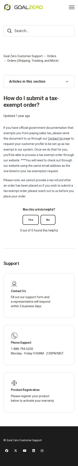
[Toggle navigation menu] (71, 7)
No (48, 219)
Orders (51, 56)
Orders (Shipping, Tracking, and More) (32, 60)
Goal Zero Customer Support (23, 56)
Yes (30, 219)
